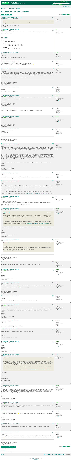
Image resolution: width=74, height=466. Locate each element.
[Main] (6, 2)
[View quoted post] (8, 21)
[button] (62, 14)
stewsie (57, 354)
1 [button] (63, 14)
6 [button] (69, 14)
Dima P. (57, 52)
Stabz (56, 29)
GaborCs (4, 18)
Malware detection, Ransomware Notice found (15, 11)
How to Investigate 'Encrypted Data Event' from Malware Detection (37, 193)
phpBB (33, 458)
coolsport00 (57, 68)
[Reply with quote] (53, 17)
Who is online (3, 450)
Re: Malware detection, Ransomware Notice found (11, 17)
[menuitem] (68, 6)
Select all (6, 37)
